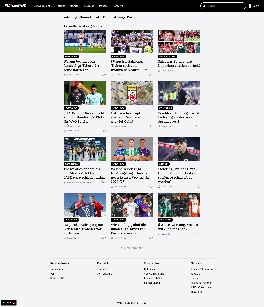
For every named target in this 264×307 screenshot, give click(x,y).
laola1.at (196, 273)
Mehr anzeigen (133, 247)
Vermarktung (104, 273)
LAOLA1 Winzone (201, 287)
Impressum (56, 269)
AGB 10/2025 (57, 278)
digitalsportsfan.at (201, 282)
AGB (52, 273)
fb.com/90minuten (202, 269)
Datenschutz (151, 269)
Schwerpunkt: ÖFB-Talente (49, 5)
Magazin (74, 5)
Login (256, 5)
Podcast (103, 5)
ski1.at (195, 278)
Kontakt (101, 269)
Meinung (89, 5)
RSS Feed (196, 291)
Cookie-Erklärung (154, 273)
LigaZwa (118, 5)
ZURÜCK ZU (7, 303)
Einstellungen (152, 282)
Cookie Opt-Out (153, 278)
